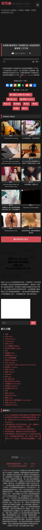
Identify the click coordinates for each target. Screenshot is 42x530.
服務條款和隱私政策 (14, 464)
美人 (25, 108)
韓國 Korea (9, 398)
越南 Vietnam (9, 393)
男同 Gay (8, 376)
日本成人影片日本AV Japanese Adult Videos (20, 365)
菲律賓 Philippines (11, 386)
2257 (32, 466)
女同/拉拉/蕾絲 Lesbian (13, 348)
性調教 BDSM (10, 353)
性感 (27, 104)
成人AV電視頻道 (10, 358)
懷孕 (35, 104)
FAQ (25, 464)
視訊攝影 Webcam (11, 388)
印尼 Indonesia (10, 339)
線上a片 (25, 75)
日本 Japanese (10, 362)
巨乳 (6, 351)
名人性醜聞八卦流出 (12, 346)
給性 (8, 470)
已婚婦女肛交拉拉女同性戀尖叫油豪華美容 (20, 429)
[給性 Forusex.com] (17, 5)
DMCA (33, 464)
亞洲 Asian (13, 99)
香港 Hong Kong (10, 402)
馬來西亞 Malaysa (11, 405)
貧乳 (6, 391)
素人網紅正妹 (9, 379)
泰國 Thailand (10, 372)
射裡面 (18, 104)
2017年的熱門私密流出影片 (17, 466)
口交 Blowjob (9, 341)
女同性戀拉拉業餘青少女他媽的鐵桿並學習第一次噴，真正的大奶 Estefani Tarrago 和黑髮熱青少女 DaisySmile (22, 420)
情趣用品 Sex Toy (11, 355)
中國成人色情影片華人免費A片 (21, 94)
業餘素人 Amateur (28, 99)
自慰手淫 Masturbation (13, 381)
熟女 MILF (8, 374)
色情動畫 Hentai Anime (13, 384)
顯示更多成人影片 (21, 239)
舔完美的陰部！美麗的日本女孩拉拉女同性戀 (20, 431)
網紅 (17, 108)
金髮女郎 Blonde (11, 395)
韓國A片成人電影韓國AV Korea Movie (18, 400)
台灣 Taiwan (9, 343)
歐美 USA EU (9, 369)
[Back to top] (36, 524)
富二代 (8, 104)
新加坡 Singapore (11, 360)
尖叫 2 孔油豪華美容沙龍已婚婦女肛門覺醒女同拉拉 (23, 415)
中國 (6, 334)
